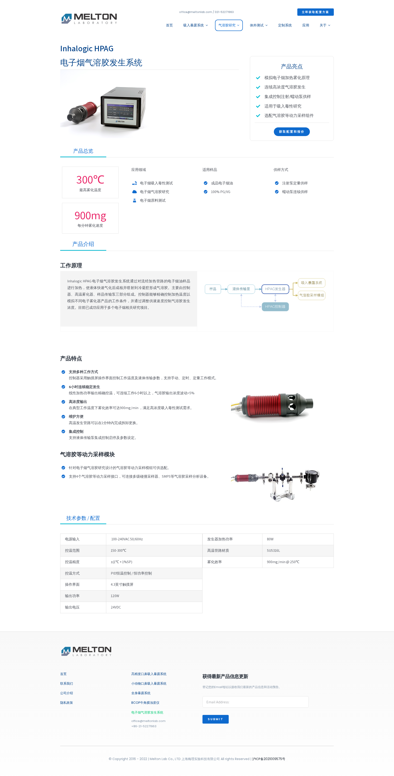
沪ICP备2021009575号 (268, 759)
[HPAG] (105, 71)
